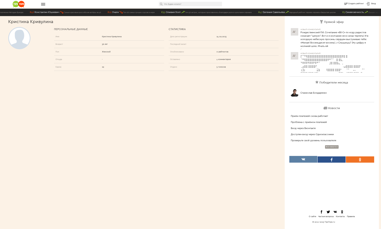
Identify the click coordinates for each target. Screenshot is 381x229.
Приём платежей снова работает (309, 115)
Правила (351, 216)
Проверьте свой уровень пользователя (313, 140)
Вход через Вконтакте (303, 128)
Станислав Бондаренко (313, 92)
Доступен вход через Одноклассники (312, 134)
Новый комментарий (310, 51)
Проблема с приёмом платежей (309, 122)
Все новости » (332, 147)
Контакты (340, 216)
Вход (373, 3)
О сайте (312, 216)
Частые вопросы (326, 216)
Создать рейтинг (356, 3)
